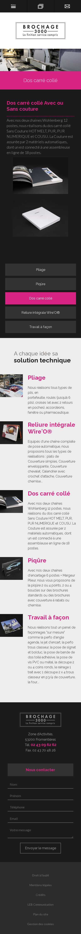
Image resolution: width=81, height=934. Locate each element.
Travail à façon (40, 327)
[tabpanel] (40, 394)
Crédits (40, 894)
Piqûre (40, 284)
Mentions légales (40, 885)
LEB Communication (41, 904)
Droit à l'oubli (40, 875)
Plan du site (40, 914)
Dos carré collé (40, 298)
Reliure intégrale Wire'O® (40, 313)
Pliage (40, 270)
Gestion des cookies (40, 924)
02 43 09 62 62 (43, 745)
